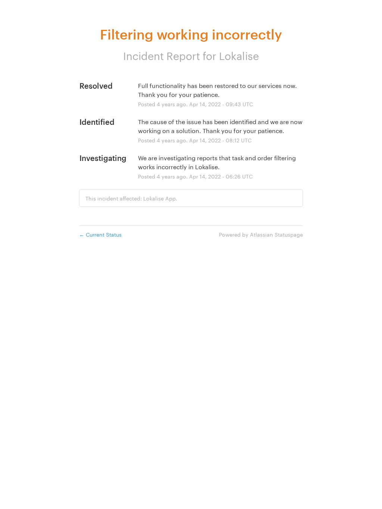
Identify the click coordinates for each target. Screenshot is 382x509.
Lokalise (239, 54)
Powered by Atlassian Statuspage (261, 234)
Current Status (100, 234)
